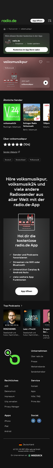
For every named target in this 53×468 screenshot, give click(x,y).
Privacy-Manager (12, 407)
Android (8, 431)
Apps (33, 391)
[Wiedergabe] (45, 82)
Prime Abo (35, 402)
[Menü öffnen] (49, 20)
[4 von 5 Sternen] (17, 145)
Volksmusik (9, 68)
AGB (6, 386)
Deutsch (8, 160)
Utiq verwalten (11, 402)
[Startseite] (4, 29)
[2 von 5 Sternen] (9, 145)
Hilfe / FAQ (35, 397)
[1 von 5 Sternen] (5, 145)
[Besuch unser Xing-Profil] (39, 420)
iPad (6, 426)
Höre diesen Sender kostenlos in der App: (24, 36)
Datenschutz (10, 391)
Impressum (10, 397)
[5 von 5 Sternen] (21, 145)
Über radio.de (37, 356)
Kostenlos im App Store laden (26, 50)
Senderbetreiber (38, 372)
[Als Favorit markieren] (40, 62)
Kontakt (34, 386)
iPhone (7, 421)
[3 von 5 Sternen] (13, 145)
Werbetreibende (38, 367)
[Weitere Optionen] (48, 62)
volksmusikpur (27, 84)
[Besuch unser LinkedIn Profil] (33, 420)
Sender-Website (10, 152)
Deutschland (20, 160)
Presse (34, 362)
